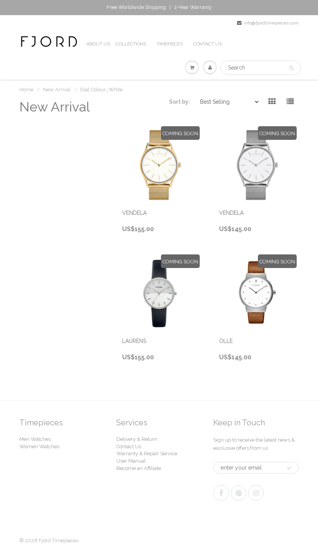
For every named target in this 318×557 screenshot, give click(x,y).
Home (26, 89)
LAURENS (134, 341)
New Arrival (57, 89)
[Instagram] (256, 493)
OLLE (226, 341)
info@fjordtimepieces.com (271, 23)
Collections (131, 44)
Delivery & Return (136, 439)
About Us (98, 44)
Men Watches (35, 439)
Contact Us (128, 446)
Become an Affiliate (138, 468)
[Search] (291, 68)
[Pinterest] (238, 493)
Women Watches (39, 446)
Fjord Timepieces (58, 540)
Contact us (207, 44)
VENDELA (134, 213)
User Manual (131, 461)
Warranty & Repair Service (146, 453)
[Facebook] (221, 493)
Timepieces (170, 44)
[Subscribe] (289, 468)
